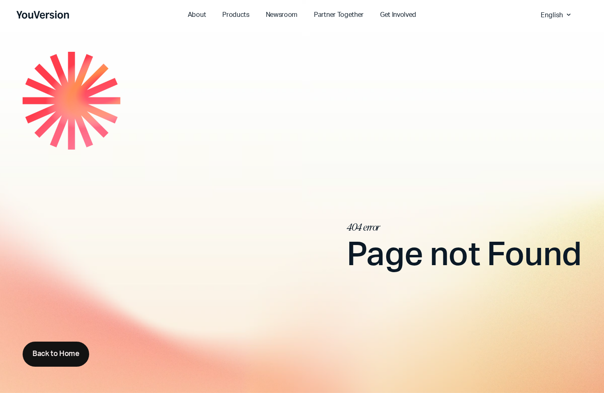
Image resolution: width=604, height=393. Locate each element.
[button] (557, 14)
